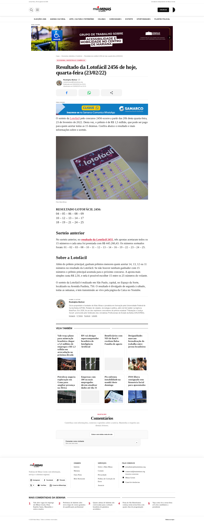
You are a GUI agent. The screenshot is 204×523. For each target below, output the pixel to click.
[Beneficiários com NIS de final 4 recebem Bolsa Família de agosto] (114, 364)
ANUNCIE (163, 10)
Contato (101, 471)
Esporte (129, 19)
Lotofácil (75, 118)
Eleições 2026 (40, 19)
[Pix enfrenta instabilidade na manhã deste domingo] (114, 396)
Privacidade (102, 475)
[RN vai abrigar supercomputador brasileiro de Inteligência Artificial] (90, 364)
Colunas (102, 19)
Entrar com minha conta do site (102, 434)
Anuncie (101, 485)
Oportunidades (144, 19)
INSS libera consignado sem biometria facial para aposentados (137, 380)
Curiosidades (115, 19)
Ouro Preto (78, 475)
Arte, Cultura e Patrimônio (81, 19)
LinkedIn (94, 316)
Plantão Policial (162, 19)
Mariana (77, 471)
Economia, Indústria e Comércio (72, 56)
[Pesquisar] (31, 9)
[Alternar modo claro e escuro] (172, 9)
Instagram (72, 316)
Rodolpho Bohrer (70, 80)
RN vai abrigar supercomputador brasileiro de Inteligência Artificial (90, 341)
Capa (58, 56)
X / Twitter (80, 316)
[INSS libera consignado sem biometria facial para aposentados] (137, 396)
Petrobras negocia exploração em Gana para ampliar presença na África (66, 382)
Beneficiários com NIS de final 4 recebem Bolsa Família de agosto (113, 339)
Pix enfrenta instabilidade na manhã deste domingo (113, 380)
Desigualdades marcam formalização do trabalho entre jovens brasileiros (137, 341)
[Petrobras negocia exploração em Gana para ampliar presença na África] (66, 396)
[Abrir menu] (37, 9)
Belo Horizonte (79, 479)
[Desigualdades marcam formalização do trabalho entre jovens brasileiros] (137, 364)
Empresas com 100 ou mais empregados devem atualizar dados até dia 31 (89, 382)
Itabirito (77, 467)
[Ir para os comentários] (79, 80)
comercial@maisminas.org (135, 471)
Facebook (87, 316)
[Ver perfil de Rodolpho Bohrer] (60, 303)
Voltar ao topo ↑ (170, 519)
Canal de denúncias (132, 482)
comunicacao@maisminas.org (73, 82)
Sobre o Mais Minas (105, 467)
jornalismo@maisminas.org (134, 467)
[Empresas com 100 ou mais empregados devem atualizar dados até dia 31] (90, 396)
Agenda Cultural (58, 19)
